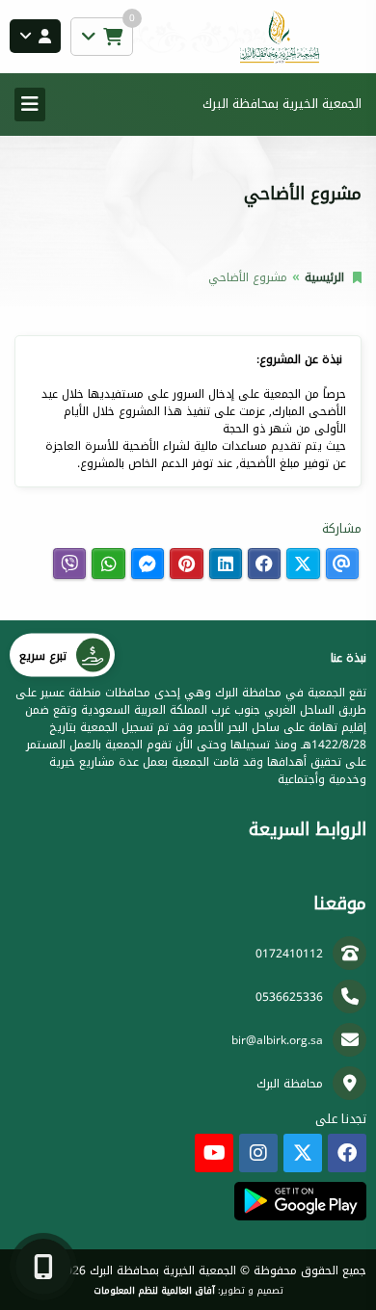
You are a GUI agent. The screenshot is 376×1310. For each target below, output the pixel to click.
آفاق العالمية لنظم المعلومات (154, 1290)
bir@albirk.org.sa (277, 1040)
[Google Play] (300, 1201)
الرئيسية (324, 277)
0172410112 (289, 953)
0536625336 (289, 997)
